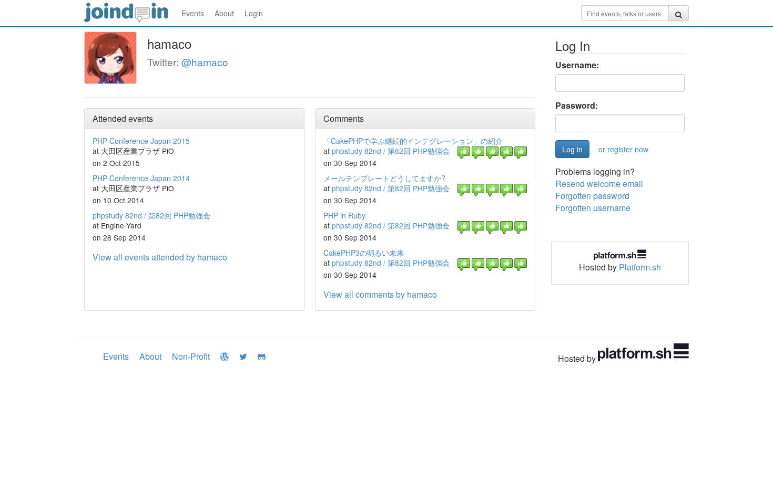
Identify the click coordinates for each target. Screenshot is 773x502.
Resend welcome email (599, 183)
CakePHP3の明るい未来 (363, 252)
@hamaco (204, 62)
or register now (623, 149)
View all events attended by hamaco (160, 257)
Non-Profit (191, 356)
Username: (577, 65)
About (224, 13)
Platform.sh (640, 267)
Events (192, 13)
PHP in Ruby (344, 215)
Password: (576, 105)
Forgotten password (592, 196)
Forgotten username (592, 208)
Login (254, 13)
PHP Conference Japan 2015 (141, 140)
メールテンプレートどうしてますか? (384, 178)
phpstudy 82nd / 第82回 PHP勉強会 (151, 215)
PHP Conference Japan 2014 (141, 178)
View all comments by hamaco (380, 294)
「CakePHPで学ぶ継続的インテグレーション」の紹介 (413, 140)
